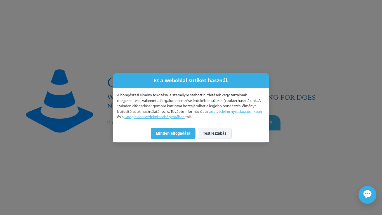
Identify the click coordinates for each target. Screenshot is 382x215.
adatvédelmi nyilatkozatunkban (235, 111)
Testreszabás (214, 133)
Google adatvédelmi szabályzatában (154, 116)
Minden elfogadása (173, 133)
